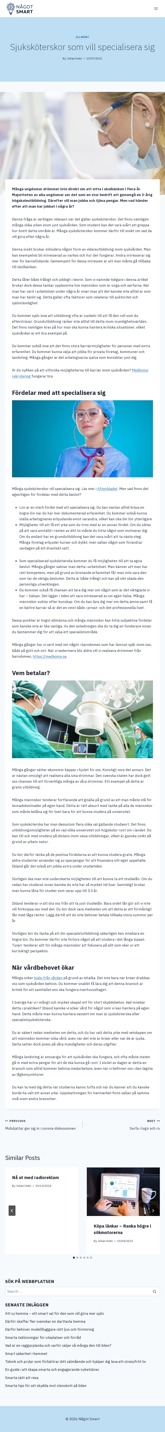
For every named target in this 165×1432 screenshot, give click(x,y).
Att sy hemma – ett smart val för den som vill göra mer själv (54, 1313)
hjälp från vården (48, 977)
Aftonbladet (107, 488)
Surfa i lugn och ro (145, 1125)
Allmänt (82, 37)
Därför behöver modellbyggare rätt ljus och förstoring (49, 1329)
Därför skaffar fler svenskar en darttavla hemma (45, 1321)
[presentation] (123, 1191)
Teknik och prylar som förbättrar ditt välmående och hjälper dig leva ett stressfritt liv (75, 1361)
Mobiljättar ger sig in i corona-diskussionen (40, 1125)
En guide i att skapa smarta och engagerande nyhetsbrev (52, 1369)
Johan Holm (74, 58)
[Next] (153, 1210)
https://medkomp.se (50, 656)
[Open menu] (156, 8)
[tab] (74, 1258)
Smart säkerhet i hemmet (26, 1353)
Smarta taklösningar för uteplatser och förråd (43, 1337)
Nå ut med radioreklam (35, 1177)
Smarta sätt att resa (21, 1377)
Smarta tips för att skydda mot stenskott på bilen (46, 1385)
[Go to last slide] (12, 1210)
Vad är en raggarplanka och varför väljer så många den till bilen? (58, 1345)
